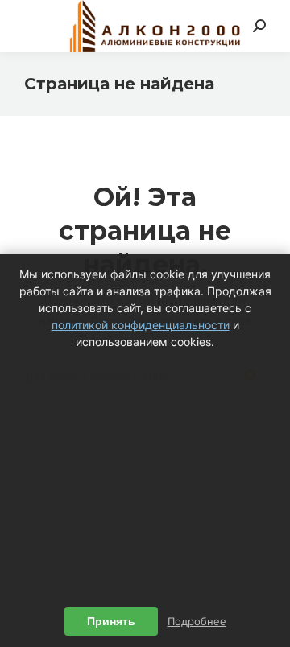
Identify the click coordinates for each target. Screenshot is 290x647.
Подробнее (197, 621)
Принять (111, 621)
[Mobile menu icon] (34, 25)
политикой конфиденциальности (141, 325)
